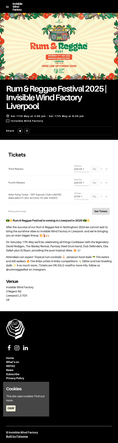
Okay (11, 408)
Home (10, 358)
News (9, 370)
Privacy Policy (15, 378)
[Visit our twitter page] (20, 131)
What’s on (12, 362)
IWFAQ (10, 366)
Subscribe (12, 374)
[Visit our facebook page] (27, 131)
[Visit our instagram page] (17, 349)
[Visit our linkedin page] (26, 349)
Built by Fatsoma (17, 436)
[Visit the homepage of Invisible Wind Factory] (15, 7)
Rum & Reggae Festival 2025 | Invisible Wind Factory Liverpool (56, 97)
